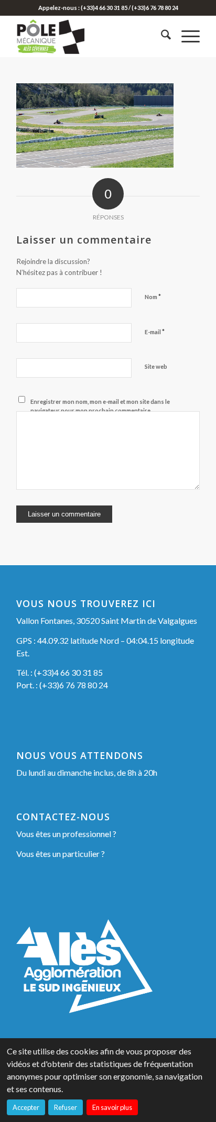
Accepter (26, 1107)
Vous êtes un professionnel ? (66, 834)
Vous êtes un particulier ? (60, 854)
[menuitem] (160, 36)
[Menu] (185, 36)
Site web (156, 366)
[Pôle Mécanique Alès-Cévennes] (89, 36)
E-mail (155, 331)
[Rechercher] (160, 36)
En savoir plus (112, 1107)
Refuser (65, 1107)
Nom (153, 296)
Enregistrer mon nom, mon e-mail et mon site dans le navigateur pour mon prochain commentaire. (100, 406)
